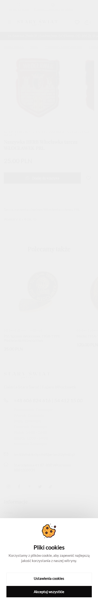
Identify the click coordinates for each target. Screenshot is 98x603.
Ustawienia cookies (49, 578)
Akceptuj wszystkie (49, 591)
